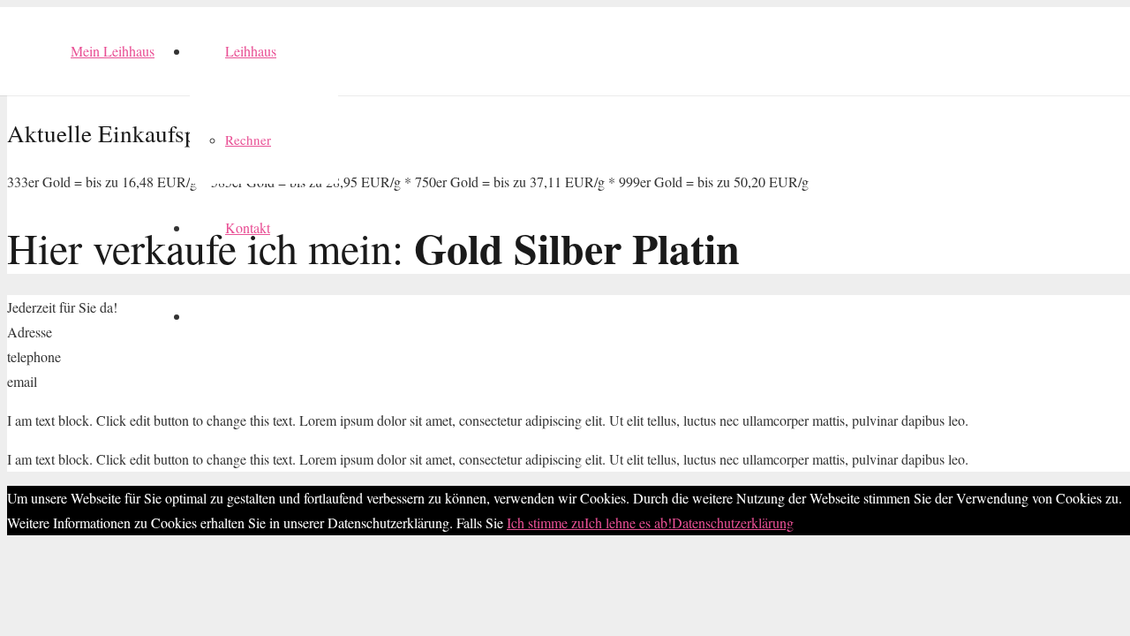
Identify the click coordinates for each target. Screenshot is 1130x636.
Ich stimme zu (545, 522)
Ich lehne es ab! (628, 522)
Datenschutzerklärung (733, 522)
